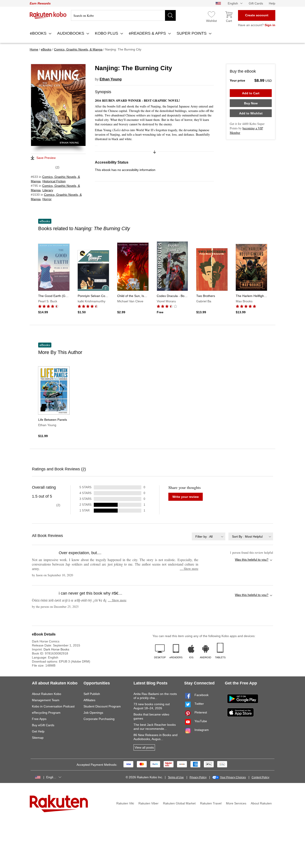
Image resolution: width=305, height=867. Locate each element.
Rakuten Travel (210, 803)
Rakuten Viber (148, 803)
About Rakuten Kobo (46, 694)
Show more (189, 568)
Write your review (185, 497)
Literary (47, 190)
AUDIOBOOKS (71, 33)
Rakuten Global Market (179, 803)
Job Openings (93, 712)
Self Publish (92, 694)
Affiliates (89, 700)
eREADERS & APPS (148, 33)
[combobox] (208, 536)
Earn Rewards (40, 3)
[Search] (170, 15)
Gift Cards (256, 3)
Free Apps (39, 719)
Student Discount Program (102, 706)
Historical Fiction (54, 181)
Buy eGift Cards (43, 725)
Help (272, 3)
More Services (236, 803)
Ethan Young (111, 79)
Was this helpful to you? (251, 559)
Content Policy (260, 777)
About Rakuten (261, 803)
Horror (47, 199)
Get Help (38, 731)
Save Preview (46, 158)
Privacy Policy (198, 777)
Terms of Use (176, 777)
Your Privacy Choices (233, 777)
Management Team (45, 700)
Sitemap (38, 737)
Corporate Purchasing (99, 719)
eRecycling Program (46, 712)
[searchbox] (123, 15)
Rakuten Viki (125, 803)
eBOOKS (39, 33)
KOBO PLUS (107, 33)
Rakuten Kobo (48, 15)
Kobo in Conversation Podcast (53, 706)
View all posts (144, 747)
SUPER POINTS (192, 33)
